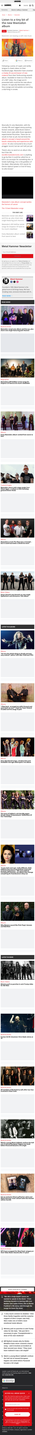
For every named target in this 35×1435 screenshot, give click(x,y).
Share (6, 60)
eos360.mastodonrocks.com (12, 155)
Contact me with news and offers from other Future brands (18, 1409)
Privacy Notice (25, 263)
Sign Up (17, 1414)
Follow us (20, 60)
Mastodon (17, 15)
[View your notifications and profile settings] (20, 5)
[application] (17, 185)
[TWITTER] (14, 282)
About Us (5, 1388)
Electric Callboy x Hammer (19, 10)
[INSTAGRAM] (17, 282)
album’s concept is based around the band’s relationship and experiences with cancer (17, 141)
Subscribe (26, 5)
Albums (10, 15)
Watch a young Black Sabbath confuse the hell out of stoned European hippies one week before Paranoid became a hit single (18, 1359)
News (4, 31)
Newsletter (29, 60)
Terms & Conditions (15, 1422)
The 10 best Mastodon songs (13, 208)
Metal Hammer (13, 30)
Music (3, 15)
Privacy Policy (24, 1421)
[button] (2, 5)
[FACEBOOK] (11, 282)
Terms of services (23, 261)
